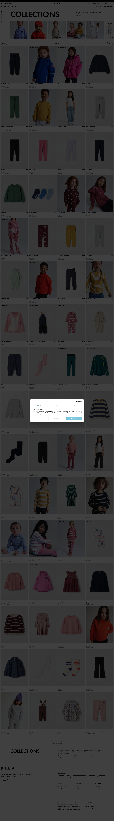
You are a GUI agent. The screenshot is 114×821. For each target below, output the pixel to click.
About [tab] (75, 405)
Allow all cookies (73, 418)
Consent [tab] (39, 405)
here (64, 412)
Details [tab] (57, 405)
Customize (56, 418)
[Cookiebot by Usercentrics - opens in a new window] (77, 401)
